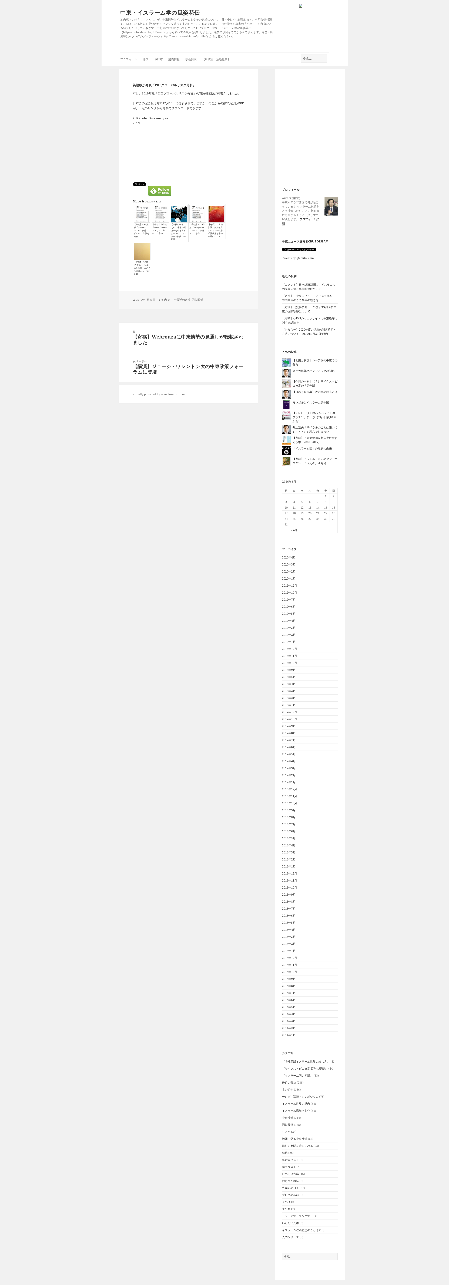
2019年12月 (289, 585)
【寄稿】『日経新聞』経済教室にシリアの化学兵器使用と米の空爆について (215, 230)
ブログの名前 (290, 1195)
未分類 (286, 1209)
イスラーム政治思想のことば (300, 1230)
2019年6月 (289, 607)
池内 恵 (165, 300)
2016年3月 (289, 852)
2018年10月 (289, 663)
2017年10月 (289, 719)
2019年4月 (289, 621)
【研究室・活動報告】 (216, 59)
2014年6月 (289, 1000)
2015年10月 (289, 887)
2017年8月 (289, 733)
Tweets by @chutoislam (298, 258)
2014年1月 (289, 1035)
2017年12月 (289, 712)
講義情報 (174, 59)
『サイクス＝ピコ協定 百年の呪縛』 (305, 1068)
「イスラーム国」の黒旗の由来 (312, 448)
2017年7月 (289, 740)
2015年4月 (289, 930)
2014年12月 (289, 958)
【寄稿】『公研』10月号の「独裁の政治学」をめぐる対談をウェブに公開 (142, 268)
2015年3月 (289, 937)
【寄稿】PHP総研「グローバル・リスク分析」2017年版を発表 (141, 230)
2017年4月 (289, 761)
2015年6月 (289, 916)
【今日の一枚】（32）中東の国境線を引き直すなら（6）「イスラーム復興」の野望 (179, 232)
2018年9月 (289, 670)
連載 (285, 1153)
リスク (286, 1132)
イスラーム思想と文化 (296, 1111)
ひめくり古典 (290, 1174)
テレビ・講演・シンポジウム (300, 1097)
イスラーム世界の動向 (296, 1104)
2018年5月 (289, 677)
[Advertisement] (310, 127)
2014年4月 (289, 1014)
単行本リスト (290, 1160)
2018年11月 (289, 656)
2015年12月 (289, 873)
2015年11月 (289, 880)
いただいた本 (290, 1223)
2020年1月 (289, 578)
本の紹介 (287, 1090)
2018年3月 (289, 691)
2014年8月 (289, 986)
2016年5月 (289, 838)
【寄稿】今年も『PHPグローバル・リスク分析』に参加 (159, 229)
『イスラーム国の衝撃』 (297, 1075)
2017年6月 (289, 747)
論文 (146, 59)
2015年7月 (289, 909)
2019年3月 (289, 628)
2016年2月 (289, 859)
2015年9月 (289, 894)
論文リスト (289, 1167)
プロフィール (128, 59)
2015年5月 (289, 923)
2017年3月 (289, 768)
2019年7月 (289, 600)
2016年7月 (289, 824)
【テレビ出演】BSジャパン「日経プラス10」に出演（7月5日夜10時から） (314, 417)
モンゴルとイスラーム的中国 (311, 402)
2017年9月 (289, 726)
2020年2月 (289, 571)
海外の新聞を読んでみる (297, 1146)
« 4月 (294, 530)
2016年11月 (289, 796)
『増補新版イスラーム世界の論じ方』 (306, 1061)
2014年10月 (289, 972)
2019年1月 (289, 642)
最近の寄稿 (289, 1082)
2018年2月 (289, 698)
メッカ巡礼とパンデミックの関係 (314, 371)
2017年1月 (289, 782)
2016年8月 (289, 817)
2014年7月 (289, 993)
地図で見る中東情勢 (294, 1139)
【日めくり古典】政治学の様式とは (315, 392)
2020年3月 (289, 564)
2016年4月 (289, 845)
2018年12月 (289, 649)
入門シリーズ (290, 1237)
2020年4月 (289, 557)
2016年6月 (289, 831)
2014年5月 (289, 1007)
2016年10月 (289, 803)
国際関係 (287, 1125)
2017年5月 (289, 754)
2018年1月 (289, 705)
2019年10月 (289, 592)
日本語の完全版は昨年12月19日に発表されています (167, 103)
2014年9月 (289, 979)
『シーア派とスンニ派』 (297, 1216)
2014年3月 (289, 1021)
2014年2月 (289, 1028)
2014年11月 (289, 965)
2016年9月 (289, 810)
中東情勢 (287, 1118)
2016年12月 (289, 789)
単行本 (158, 59)
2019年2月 (289, 635)
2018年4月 (289, 684)
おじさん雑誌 (290, 1181)
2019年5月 (289, 614)
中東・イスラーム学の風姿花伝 (160, 12)
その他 (286, 1202)
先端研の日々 (290, 1188)
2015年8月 (289, 901)
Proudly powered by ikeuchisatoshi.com (159, 394)
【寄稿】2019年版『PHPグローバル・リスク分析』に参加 (197, 229)
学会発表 (191, 59)
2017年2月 (289, 775)
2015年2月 (289, 944)
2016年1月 (289, 866)
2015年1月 (289, 951)
